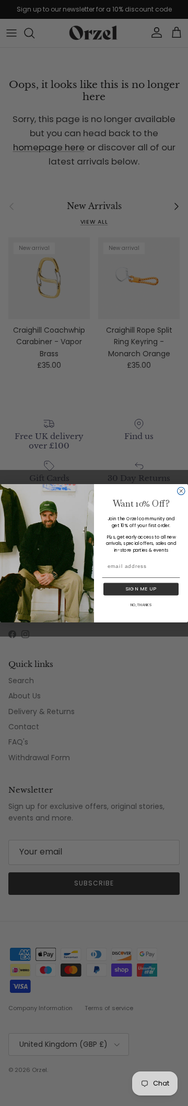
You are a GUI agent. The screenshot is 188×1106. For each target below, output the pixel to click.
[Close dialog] (181, 491)
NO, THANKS (141, 604)
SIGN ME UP (140, 589)
